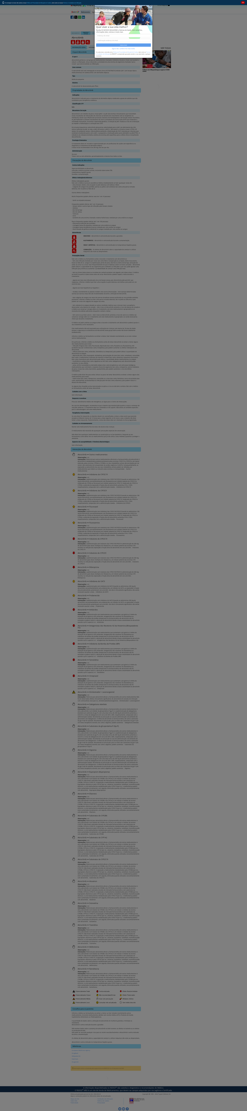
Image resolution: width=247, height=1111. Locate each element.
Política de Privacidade (33, 3)
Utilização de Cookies (45, 3)
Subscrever (123, 45)
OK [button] (243, 2)
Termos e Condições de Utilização (72, 3)
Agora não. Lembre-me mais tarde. (123, 49)
